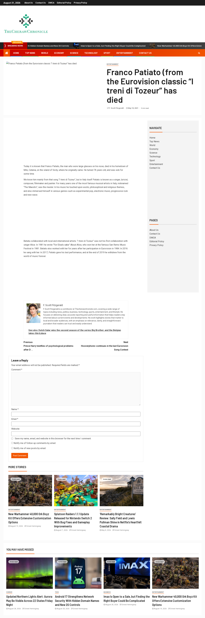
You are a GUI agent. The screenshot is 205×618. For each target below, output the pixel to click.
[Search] (199, 53)
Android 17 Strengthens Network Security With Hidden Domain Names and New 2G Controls (77, 600)
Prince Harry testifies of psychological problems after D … (48, 346)
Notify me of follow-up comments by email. (35, 443)
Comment (16, 369)
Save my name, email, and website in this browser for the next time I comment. (53, 438)
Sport (107, 53)
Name (15, 409)
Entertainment (124, 53)
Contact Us (40, 3)
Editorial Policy (64, 3)
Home (16, 53)
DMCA (51, 3)
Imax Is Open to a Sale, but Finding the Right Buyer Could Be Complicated (96, 46)
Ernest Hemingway (33, 526)
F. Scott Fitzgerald (116, 108)
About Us (28, 3)
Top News (30, 53)
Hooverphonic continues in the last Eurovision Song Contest (104, 346)
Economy (59, 53)
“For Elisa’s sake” (61, 244)
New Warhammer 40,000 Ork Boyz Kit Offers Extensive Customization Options (29, 518)
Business (107, 592)
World (44, 53)
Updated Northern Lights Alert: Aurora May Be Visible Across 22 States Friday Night (29, 600)
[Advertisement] (76, 143)
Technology (90, 53)
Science (74, 53)
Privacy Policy (80, 3)
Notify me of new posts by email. (30, 448)
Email (14, 419)
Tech (57, 592)
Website (15, 428)
